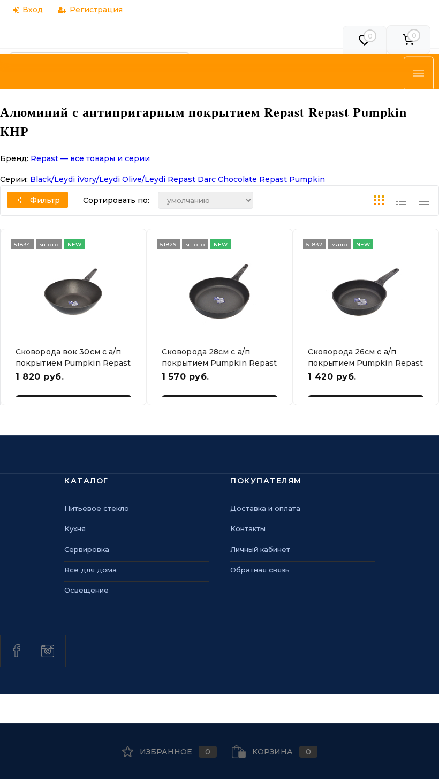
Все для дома (90, 569)
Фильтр (45, 200)
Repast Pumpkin (292, 179)
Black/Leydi (52, 179)
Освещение (86, 590)
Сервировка (86, 549)
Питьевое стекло (96, 508)
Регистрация (96, 9)
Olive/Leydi (143, 179)
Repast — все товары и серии (90, 158)
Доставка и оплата (265, 508)
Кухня (75, 528)
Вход (32, 9)
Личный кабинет (260, 549)
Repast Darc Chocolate (212, 179)
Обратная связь (260, 569)
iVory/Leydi (98, 179)
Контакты (248, 528)
